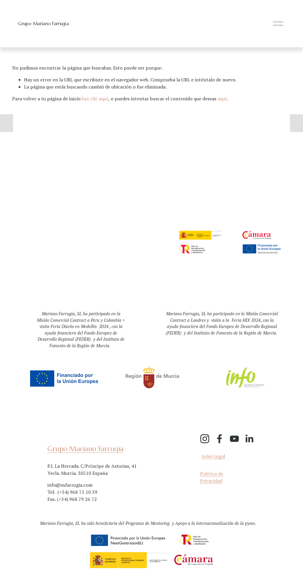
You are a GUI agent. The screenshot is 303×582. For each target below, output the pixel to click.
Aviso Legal (213, 456)
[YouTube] (234, 438)
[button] (6, 123)
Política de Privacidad (211, 477)
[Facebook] (219, 438)
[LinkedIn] (249, 438)
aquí (222, 98)
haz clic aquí (95, 98)
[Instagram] (204, 438)
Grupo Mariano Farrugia (43, 23)
